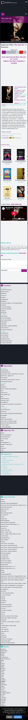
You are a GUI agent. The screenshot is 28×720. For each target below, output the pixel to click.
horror (20, 95)
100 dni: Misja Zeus (5, 409)
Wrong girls (3, 312)
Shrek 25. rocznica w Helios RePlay (9, 616)
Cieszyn (3, 655)
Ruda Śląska (4, 684)
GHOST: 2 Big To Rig (6, 532)
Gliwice (2, 667)
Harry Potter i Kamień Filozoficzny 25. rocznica (12, 374)
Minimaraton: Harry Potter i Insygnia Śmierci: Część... (14, 576)
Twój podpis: (4, 270)
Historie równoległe (6, 318)
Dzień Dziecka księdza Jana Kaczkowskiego (11, 413)
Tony (2, 406)
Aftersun (3, 501)
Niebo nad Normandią (6, 419)
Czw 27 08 (10, 52)
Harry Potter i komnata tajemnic (9, 549)
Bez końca (3, 411)
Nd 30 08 (21, 52)
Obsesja (3, 597)
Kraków (3, 673)
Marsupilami (4, 415)
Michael (3, 572)
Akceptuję (17, 717)
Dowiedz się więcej (15, 713)
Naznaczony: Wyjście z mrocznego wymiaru (7, 162)
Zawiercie (3, 705)
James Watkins (9, 21)
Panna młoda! (21, 198)
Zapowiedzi (7, 366)
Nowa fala (3, 305)
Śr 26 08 (7, 52)
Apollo (2, 433)
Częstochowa (4, 657)
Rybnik (2, 686)
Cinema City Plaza (5, 436)
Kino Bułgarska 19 (5, 442)
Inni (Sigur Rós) (4, 557)
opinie (23, 41)
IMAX (2, 440)
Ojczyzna (3, 602)
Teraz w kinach (9, 497)
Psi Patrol (4, 466)
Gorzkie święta (4, 370)
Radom (2, 683)
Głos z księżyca (4, 539)
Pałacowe (3, 448)
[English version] (26, 1)
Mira (2, 396)
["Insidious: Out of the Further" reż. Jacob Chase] (7, 154)
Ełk (1, 662)
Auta (2, 390)
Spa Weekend (4, 402)
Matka (2, 570)
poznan (11, 2)
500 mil (2, 385)
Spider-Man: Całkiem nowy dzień (10, 456)
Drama (2, 516)
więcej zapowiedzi (6, 427)
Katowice (3, 670)
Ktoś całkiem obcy (5, 394)
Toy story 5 (4, 627)
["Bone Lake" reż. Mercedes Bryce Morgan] (7, 191)
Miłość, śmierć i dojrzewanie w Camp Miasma (12, 585)
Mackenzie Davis (18, 104)
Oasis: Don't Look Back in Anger (9, 421)
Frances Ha (3, 295)
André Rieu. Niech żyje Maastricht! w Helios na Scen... (14, 505)
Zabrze (2, 704)
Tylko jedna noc (5, 327)
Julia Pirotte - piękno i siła (7, 375)
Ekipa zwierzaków (7, 180)
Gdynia (2, 665)
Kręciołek (3, 297)
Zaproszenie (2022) (5, 641)
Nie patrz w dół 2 (5, 400)
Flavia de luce (4, 316)
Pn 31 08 (24, 52)
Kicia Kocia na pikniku (6, 560)
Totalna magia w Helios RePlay (8, 625)
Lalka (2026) (4, 322)
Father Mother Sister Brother (8, 522)
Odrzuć (9, 717)
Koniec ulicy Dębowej (6, 320)
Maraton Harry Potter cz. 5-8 (8, 568)
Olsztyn (3, 678)
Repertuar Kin (8, 430)
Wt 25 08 (3, 52)
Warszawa (3, 699)
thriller (24, 95)
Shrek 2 (2, 614)
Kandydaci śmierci (5, 339)
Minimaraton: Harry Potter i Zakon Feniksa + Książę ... (14, 583)
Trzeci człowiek (4, 629)
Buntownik (3, 293)
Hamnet (3, 541)
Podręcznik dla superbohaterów (9, 423)
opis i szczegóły (14, 41)
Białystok (3, 649)
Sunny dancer (4, 377)
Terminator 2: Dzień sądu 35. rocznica (10, 379)
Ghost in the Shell (5, 530)
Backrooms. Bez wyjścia (20, 180)
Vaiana (2, 633)
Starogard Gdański (5, 692)
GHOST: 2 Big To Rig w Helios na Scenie (11, 534)
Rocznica (3, 612)
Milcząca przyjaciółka (6, 574)
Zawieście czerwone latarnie (8, 642)
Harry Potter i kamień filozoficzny (9, 545)
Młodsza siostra (5, 398)
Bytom (2, 654)
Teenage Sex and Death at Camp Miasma (11, 404)
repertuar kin (7, 41)
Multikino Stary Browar (6, 444)
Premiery (7, 286)
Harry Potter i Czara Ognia (7, 543)
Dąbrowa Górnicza (5, 659)
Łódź (2, 676)
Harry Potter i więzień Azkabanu (9, 551)
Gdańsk (3, 663)
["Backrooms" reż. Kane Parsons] (20, 173)
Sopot (2, 689)
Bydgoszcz (3, 652)
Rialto (2, 450)
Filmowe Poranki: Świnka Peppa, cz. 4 (10, 524)
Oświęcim (3, 680)
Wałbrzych (3, 701)
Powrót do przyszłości (6, 606)
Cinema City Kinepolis (6, 435)
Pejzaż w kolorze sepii (6, 340)
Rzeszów (3, 688)
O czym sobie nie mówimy (7, 593)
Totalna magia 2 (5, 425)
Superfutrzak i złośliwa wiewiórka (9, 325)
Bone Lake (7, 198)
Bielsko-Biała (4, 650)
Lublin (2, 675)
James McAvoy (9, 104)
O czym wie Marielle (6, 307)
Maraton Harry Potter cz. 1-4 (8, 566)
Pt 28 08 (14, 52)
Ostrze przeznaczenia (6, 604)
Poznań (3, 681)
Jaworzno (3, 668)
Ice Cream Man (4, 337)
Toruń (2, 696)
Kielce (2, 671)
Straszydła (3, 619)
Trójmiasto (3, 697)
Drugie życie (4, 518)
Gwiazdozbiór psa (5, 372)
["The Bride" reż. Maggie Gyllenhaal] (20, 191)
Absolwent (3, 387)
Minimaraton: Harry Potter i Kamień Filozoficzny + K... (14, 578)
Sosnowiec (3, 691)
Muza (2, 446)
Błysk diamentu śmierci (6, 513)
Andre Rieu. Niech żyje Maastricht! (9, 503)
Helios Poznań (4, 438)
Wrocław (3, 702)
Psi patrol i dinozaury (6, 342)
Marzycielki (3, 301)
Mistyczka (3, 417)
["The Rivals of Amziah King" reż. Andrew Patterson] (21, 154)
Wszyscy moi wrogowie (20, 161)
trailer (20, 41)
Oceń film (11, 135)
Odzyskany (3, 324)
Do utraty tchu (4, 333)
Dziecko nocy (4, 392)
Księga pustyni (4, 299)
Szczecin (3, 694)
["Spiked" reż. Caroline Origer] (7, 173)
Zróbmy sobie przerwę (6, 381)
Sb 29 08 (17, 52)
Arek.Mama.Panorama (6, 289)
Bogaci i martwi (5, 291)
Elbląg (2, 660)
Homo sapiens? (5, 335)
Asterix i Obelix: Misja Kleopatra (9, 388)
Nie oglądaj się (4, 589)
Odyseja (4, 458)
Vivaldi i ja (3, 310)
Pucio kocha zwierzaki (6, 309)
